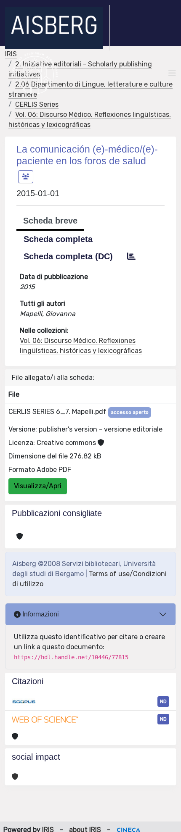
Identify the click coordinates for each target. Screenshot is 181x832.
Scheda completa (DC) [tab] (68, 256)
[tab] (131, 256)
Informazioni (40, 614)
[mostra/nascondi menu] (172, 73)
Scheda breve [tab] (50, 220)
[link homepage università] (34, 73)
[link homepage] (57, 27)
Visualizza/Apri (37, 486)
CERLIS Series (37, 104)
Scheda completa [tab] (58, 239)
